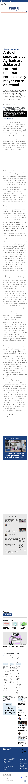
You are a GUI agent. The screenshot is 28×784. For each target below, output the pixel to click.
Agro (13, 761)
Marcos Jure (11, 524)
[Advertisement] (14, 28)
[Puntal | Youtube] (26, 11)
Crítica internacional (8, 704)
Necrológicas (10, 766)
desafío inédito (19, 663)
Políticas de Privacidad (7, 775)
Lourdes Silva (12, 534)
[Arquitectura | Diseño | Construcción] (15, 638)
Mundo (13, 758)
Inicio (4, 759)
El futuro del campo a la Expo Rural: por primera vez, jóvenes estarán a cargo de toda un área (11, 530)
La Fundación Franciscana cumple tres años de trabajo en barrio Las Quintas (22, 705)
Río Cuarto (4, 762)
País (8, 763)
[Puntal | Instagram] (22, 752)
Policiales (5, 767)
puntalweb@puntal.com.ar (9, 780)
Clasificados (23, 768)
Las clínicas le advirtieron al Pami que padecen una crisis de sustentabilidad (14, 456)
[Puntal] (7, 750)
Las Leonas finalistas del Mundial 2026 (10, 544)
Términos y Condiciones (7, 774)
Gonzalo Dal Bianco (9, 118)
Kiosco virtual (22, 766)
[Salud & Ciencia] (15, 624)
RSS (22, 770)
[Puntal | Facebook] (22, 749)
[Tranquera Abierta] (23, 624)
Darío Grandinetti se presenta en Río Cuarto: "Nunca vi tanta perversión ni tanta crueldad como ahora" (11, 540)
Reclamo (20, 710)
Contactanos (23, 763)
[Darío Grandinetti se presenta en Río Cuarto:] (5, 668)
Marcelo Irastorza (24, 719)
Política (4, 769)
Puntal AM (5, 663)
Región (9, 761)
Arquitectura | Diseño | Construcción (13, 646)
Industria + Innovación (6, 627)
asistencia (12, 663)
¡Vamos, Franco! (22, 739)
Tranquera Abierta (23, 627)
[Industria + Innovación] (6, 624)
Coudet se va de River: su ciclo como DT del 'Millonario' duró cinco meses (11, 551)
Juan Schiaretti (7, 614)
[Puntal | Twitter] (23, 11)
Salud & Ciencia (14, 627)
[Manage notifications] (25, 781)
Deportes (5, 765)
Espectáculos (10, 759)
